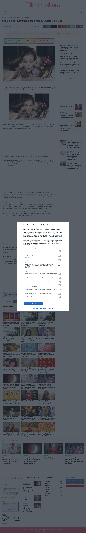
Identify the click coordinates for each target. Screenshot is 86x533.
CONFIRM (33, 303)
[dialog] (43, 266)
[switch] (59, 251)
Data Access (43, 308)
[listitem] (43, 248)
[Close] (66, 225)
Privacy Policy (51, 308)
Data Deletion (35, 308)
